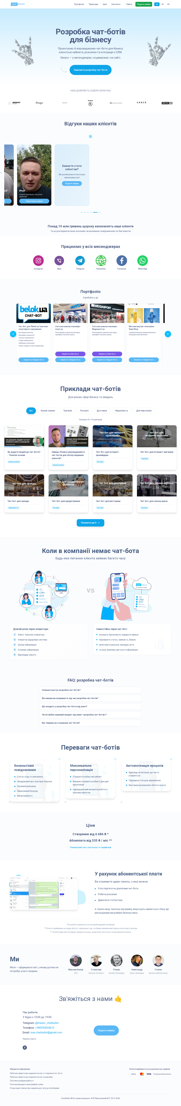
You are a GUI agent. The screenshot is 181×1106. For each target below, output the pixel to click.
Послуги (84, 410)
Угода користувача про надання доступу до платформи (34, 1088)
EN (168, 4)
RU (163, 4)
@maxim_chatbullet (47, 1023)
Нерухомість (121, 410)
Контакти (116, 4)
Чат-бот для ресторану (108, 501)
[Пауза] (90, 136)
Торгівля (67, 410)
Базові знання (48, 410)
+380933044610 (44, 1027)
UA (157, 4)
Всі (31, 410)
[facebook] (25, 1047)
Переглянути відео (32, 201)
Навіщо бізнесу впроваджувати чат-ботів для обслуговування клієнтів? (68, 455)
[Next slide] (168, 334)
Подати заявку (144, 4)
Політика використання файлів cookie (26, 1084)
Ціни (105, 4)
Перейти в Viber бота (70, 354)
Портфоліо (79, 4)
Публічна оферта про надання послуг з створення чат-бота (36, 1073)
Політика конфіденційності (22, 1081)
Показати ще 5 (88, 522)
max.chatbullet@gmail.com (46, 1032)
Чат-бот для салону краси (153, 501)
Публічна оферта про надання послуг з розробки (31, 1077)
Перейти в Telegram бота (34, 360)
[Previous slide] (13, 334)
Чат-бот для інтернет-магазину (156, 452)
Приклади (93, 4)
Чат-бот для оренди (18, 501)
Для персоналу (143, 410)
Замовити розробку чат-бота (90, 69)
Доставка (102, 410)
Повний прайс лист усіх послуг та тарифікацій (90, 847)
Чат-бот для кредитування (66, 501)
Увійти (129, 4)
